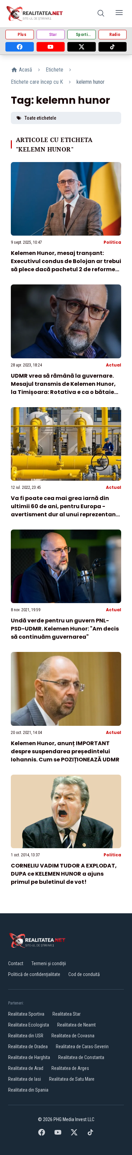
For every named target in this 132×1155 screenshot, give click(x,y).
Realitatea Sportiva (26, 1014)
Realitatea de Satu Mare (71, 1079)
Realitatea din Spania (28, 1090)
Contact (15, 963)
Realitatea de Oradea (28, 1046)
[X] (81, 47)
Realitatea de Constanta (81, 1057)
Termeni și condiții (48, 963)
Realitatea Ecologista (28, 1025)
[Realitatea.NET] (35, 13)
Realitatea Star (66, 1014)
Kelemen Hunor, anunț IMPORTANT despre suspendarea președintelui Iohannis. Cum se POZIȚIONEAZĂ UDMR (65, 751)
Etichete (54, 69)
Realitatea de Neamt (76, 1025)
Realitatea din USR (25, 1035)
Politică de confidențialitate (34, 974)
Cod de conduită (84, 974)
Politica (112, 242)
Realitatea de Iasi (24, 1079)
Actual (113, 365)
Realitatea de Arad (25, 1068)
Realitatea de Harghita (29, 1057)
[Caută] (101, 13)
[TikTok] (112, 47)
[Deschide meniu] (119, 13)
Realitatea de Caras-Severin (82, 1046)
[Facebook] (19, 47)
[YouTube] (51, 47)
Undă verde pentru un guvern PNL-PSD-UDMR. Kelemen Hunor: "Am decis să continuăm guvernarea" (65, 629)
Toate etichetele (40, 118)
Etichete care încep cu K (37, 82)
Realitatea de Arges (70, 1068)
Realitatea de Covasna (72, 1035)
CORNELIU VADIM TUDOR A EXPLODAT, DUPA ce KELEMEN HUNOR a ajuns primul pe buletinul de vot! (64, 874)
